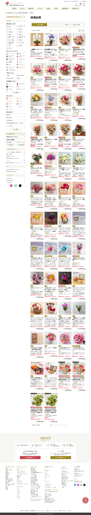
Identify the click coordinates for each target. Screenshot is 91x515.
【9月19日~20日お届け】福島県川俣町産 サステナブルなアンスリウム (78, 379)
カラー (46, 477)
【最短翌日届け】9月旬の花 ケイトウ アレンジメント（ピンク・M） (78, 51)
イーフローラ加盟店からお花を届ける (13, 152)
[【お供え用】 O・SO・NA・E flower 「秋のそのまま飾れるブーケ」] (51, 278)
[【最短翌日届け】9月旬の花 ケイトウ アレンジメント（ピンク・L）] (78, 69)
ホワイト (18, 497)
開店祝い (7, 477)
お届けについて (64, 475)
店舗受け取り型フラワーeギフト (12, 158)
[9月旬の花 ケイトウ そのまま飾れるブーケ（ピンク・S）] (64, 99)
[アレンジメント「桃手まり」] (51, 338)
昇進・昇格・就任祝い (10, 480)
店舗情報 (46, 496)
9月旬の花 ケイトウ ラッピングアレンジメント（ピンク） (37, 81)
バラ (45, 468)
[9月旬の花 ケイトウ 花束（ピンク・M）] (78, 99)
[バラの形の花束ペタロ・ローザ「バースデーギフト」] (78, 338)
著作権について (49, 510)
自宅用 (7, 489)
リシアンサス (47, 476)
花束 (18, 469)
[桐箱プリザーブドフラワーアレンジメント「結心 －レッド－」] (64, 188)
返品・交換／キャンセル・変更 (67, 480)
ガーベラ (46, 473)
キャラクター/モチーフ (21, 471)
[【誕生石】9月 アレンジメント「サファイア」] (51, 158)
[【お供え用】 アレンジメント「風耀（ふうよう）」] (64, 158)
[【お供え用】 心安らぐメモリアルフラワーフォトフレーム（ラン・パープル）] (78, 218)
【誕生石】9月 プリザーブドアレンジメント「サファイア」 (51, 111)
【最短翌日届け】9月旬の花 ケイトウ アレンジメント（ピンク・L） (78, 81)
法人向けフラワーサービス (35, 500)
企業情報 (21, 510)
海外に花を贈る (9, 154)
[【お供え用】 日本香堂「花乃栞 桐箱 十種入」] (37, 338)
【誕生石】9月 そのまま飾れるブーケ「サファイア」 (78, 259)
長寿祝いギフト (33, 490)
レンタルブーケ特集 (34, 495)
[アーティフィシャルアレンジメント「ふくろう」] (64, 218)
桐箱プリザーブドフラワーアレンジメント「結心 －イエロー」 (37, 229)
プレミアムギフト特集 (35, 485)
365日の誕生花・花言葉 (11, 171)
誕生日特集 (33, 468)
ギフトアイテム (20, 482)
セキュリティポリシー (41, 510)
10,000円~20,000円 (10, 78)
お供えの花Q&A (33, 478)
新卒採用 (60, 510)
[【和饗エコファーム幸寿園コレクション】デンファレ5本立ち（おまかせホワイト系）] (78, 308)
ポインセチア (47, 469)
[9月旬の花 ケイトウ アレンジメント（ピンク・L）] (64, 69)
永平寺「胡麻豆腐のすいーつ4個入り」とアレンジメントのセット (37, 379)
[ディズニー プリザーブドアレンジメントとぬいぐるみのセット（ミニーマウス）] (37, 308)
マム (45, 472)
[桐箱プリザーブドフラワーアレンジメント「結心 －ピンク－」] (78, 188)
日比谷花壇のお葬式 (48, 502)
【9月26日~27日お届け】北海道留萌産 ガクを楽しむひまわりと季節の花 (37, 411)
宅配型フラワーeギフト (10, 156)
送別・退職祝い (8, 481)
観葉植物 (18, 476)
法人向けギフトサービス (12, 136)
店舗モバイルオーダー (49, 498)
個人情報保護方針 (33, 510)
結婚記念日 (65, 8)
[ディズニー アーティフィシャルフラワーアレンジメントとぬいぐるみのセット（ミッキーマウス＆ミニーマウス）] (51, 308)
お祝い (7, 486)
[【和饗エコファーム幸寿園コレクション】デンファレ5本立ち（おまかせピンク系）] (64, 308)
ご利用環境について (77, 473)
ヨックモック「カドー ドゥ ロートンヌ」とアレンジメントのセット (78, 289)
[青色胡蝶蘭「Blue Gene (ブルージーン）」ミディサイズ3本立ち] (51, 39)
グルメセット (19, 480)
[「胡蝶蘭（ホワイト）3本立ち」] (37, 39)
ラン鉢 (18, 477)
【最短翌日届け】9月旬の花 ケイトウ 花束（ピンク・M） (37, 141)
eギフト (22, 8)
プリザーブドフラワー (21, 472)
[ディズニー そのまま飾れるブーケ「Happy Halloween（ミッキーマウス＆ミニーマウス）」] (64, 278)
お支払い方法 (64, 479)
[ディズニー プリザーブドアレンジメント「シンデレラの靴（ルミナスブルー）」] (64, 248)
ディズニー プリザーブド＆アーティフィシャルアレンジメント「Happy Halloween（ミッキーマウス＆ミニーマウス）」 (51, 231)
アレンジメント (20, 468)
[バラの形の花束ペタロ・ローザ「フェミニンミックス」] (64, 338)
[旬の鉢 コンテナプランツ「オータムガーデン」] (78, 129)
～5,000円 (8, 75)
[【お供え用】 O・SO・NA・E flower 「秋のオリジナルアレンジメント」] (51, 188)
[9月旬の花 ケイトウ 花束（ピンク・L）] (51, 129)
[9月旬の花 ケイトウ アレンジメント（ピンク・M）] (64, 39)
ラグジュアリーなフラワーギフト (37, 499)
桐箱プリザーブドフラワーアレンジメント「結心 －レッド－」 (64, 199)
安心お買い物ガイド (75, 1)
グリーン (18, 496)
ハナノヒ (8, 160)
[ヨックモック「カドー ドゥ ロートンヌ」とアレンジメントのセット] (78, 278)
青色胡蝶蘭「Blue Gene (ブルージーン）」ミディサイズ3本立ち (51, 51)
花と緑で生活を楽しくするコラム (12, 169)
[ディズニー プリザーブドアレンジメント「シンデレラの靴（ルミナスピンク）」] (51, 248)
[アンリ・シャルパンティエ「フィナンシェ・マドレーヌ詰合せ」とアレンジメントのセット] (51, 368)
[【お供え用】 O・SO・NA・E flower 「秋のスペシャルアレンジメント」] (37, 99)
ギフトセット (19, 481)
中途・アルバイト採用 (67, 510)
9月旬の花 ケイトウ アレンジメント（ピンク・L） (64, 81)
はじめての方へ (67, 1)
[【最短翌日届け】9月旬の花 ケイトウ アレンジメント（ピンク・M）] (78, 39)
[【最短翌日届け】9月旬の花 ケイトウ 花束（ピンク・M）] (37, 129)
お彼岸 (7, 471)
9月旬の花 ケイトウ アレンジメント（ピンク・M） (64, 51)
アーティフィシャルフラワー (22, 473)
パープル (18, 493)
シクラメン (47, 471)
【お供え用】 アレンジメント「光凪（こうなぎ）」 (78, 169)
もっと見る (15, 92)
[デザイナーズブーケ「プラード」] (37, 278)
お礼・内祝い (8, 485)
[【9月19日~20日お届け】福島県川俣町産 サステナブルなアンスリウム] (78, 368)
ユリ (45, 480)
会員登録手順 (64, 484)
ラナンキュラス (47, 481)
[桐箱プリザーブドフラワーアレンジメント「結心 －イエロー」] (37, 218)
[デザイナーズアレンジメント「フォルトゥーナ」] (37, 188)
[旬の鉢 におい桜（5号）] (37, 158)
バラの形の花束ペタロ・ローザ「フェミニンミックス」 (64, 349)
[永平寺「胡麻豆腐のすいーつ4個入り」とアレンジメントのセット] (37, 368)
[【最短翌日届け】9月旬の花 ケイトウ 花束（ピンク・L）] (64, 129)
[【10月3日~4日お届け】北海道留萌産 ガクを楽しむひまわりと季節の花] (51, 399)
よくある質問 (82, 1)
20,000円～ (19, 78)
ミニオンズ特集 (33, 476)
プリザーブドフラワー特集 (35, 486)
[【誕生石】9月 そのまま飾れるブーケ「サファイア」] (78, 248)
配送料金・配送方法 (65, 478)
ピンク (18, 489)
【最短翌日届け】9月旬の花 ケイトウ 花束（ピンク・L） (64, 141)
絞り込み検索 (40, 24)
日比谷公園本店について (49, 499)
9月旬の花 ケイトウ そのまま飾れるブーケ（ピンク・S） (64, 111)
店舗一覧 (74, 8)
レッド (18, 488)
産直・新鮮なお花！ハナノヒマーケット (14, 162)
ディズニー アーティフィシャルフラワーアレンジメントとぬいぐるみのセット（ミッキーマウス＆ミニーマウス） (51, 321)
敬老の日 (31, 8)
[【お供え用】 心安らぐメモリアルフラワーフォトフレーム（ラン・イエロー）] (37, 248)
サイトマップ (55, 510)
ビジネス (40, 8)
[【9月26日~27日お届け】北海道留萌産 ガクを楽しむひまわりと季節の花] (37, 399)
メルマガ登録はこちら (60, 457)
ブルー (18, 494)
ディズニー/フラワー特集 (35, 487)
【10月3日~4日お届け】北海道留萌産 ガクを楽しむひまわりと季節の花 (51, 411)
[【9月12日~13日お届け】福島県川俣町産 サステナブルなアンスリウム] (64, 368)
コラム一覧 (76, 480)
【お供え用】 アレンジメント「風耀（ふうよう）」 (64, 169)
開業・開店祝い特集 (34, 491)
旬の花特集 (33, 482)
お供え (56, 8)
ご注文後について (77, 469)
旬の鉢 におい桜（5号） (37, 168)
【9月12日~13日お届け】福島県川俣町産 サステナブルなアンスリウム (64, 379)
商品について (64, 474)
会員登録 (63, 483)
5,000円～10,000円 (20, 75)
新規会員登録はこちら (30, 457)
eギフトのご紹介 (48, 495)
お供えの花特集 (33, 477)
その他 (63, 487)
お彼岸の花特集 (33, 471)
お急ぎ (48, 8)
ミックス (18, 498)
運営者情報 (26, 510)
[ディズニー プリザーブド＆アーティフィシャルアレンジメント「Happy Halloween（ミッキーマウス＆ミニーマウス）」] (51, 218)
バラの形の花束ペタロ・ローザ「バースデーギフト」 (78, 349)
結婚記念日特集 (33, 481)
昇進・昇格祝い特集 (34, 494)
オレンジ (18, 492)
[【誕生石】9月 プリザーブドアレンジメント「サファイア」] (51, 99)
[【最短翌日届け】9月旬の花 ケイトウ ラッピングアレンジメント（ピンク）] (51, 69)
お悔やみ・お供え (9, 469)
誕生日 (14, 8)
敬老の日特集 (33, 469)
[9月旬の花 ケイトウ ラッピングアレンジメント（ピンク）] (37, 69)
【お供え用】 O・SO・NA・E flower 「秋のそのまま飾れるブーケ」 (50, 289)
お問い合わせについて (78, 476)
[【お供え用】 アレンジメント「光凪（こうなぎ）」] (78, 158)
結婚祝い (7, 476)
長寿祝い (7, 482)
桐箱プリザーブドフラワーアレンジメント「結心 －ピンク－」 (78, 199)
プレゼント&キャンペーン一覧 (50, 487)
